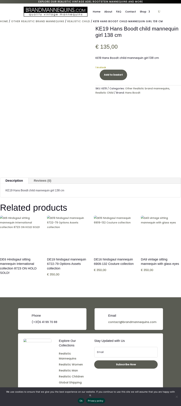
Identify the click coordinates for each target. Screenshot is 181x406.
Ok (81, 400)
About (108, 11)
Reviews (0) (42, 180)
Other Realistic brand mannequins (37, 21)
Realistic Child (78, 21)
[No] (176, 396)
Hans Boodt (132, 92)
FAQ (118, 11)
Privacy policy (95, 400)
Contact (130, 11)
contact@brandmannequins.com (132, 322)
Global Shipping (70, 382)
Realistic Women (71, 364)
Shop (143, 11)
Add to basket (113, 74)
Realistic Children (71, 376)
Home (96, 11)
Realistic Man (68, 370)
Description (14, 180)
